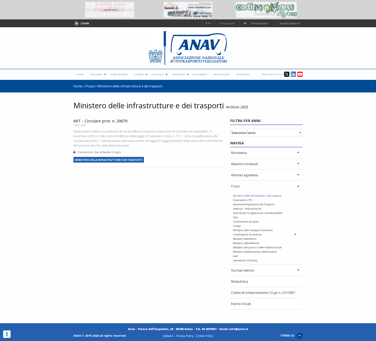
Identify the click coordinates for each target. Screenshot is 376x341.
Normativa (239, 153)
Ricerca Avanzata (290, 23)
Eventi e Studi (241, 304)
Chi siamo (98, 74)
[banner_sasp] (109, 9)
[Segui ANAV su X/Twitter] (287, 74)
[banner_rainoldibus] (188, 9)
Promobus (259, 74)
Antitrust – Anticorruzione (247, 209)
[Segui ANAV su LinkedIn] (294, 74)
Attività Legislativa (244, 175)
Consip (237, 226)
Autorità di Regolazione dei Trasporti (253, 205)
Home (81, 74)
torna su (288, 335)
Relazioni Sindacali (244, 164)
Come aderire (123, 74)
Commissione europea (245, 222)
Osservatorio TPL (242, 200)
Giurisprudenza (242, 270)
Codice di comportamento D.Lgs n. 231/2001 (263, 293)
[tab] (266, 153)
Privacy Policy (184, 336)
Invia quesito (227, 23)
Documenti (211, 74)
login (117, 152)
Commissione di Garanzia (247, 235)
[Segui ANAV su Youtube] (300, 74)
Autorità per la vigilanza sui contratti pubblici (258, 213)
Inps (235, 217)
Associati (165, 74)
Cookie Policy (204, 336)
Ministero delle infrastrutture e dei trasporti (108, 160)
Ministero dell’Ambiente (246, 243)
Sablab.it (168, 336)
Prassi (89, 86)
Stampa (145, 74)
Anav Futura (235, 74)
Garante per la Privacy (245, 261)
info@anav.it (238, 329)
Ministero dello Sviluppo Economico (253, 230)
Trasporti (187, 74)
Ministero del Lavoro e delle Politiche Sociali (257, 248)
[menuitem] (80, 74)
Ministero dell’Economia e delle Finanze (255, 252)
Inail (235, 256)
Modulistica (239, 281)
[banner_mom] (266, 9)
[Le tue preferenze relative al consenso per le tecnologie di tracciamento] (7, 334)
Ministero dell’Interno (245, 239)
